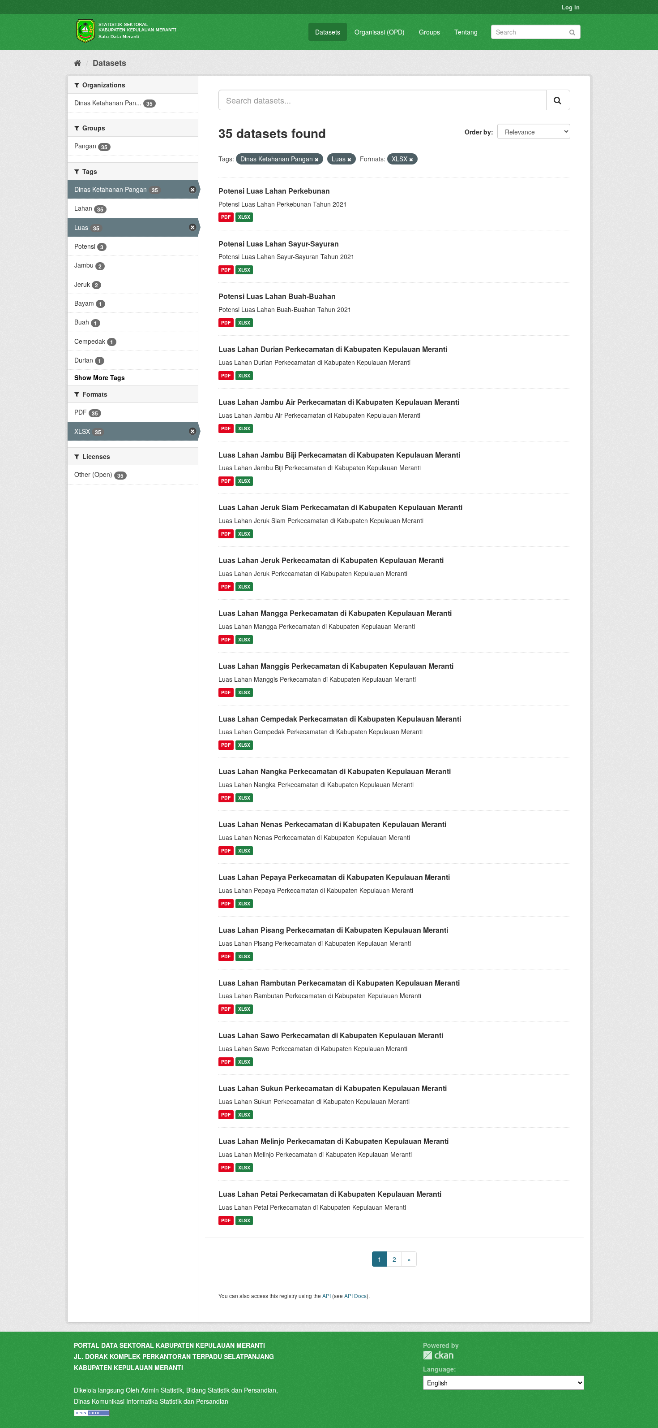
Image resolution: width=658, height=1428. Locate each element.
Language (438, 1368)
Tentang (466, 31)
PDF (226, 217)
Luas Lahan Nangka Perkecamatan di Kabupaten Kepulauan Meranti (334, 771)
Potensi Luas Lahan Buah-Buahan (277, 296)
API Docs (355, 1295)
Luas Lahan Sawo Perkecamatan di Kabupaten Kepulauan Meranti (330, 1035)
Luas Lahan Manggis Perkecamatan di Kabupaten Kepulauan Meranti (335, 666)
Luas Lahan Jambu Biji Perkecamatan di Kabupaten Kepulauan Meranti (339, 455)
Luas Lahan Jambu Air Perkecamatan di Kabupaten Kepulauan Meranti (338, 402)
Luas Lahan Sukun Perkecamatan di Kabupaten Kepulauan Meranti (332, 1088)
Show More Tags (99, 377)
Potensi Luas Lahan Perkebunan (274, 191)
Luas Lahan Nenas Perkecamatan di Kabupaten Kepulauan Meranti (332, 824)
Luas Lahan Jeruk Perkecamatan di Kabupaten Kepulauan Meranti (331, 560)
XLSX (244, 217)
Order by (478, 131)
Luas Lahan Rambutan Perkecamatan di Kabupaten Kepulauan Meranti (339, 983)
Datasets (327, 31)
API (326, 1295)
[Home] (77, 62)
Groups (429, 31)
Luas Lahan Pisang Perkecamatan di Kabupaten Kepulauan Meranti (333, 930)
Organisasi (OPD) (380, 31)
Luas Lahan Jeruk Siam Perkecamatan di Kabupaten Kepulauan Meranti (340, 507)
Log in (571, 7)
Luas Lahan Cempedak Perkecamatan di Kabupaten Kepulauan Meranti (339, 719)
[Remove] (317, 159)
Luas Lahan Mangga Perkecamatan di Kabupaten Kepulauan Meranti (335, 613)
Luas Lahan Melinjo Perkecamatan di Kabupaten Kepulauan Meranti (333, 1141)
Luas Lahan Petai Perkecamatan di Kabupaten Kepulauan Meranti (329, 1194)
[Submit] (572, 31)
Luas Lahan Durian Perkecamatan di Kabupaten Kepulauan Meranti (332, 349)
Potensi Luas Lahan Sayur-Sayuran (278, 243)
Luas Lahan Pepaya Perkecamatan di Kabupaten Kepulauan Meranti (334, 877)
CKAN (438, 1355)
